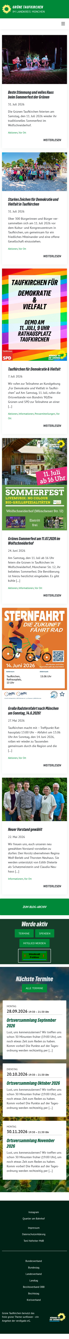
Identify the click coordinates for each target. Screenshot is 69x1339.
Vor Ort (22, 132)
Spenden (44, 933)
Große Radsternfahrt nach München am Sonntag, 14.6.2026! (33, 710)
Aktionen (13, 132)
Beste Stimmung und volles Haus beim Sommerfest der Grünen (31, 94)
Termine (24, 933)
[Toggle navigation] (63, 23)
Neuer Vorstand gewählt (25, 829)
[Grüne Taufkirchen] (6, 9)
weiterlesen (52, 140)
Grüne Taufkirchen (28, 7)
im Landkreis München (29, 11)
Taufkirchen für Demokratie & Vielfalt (34, 369)
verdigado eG (23, 1320)
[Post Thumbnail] (34, 59)
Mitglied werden (34, 943)
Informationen (26, 413)
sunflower (28, 1316)
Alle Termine (34, 988)
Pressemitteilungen (45, 413)
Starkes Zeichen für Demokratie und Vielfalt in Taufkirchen (33, 201)
